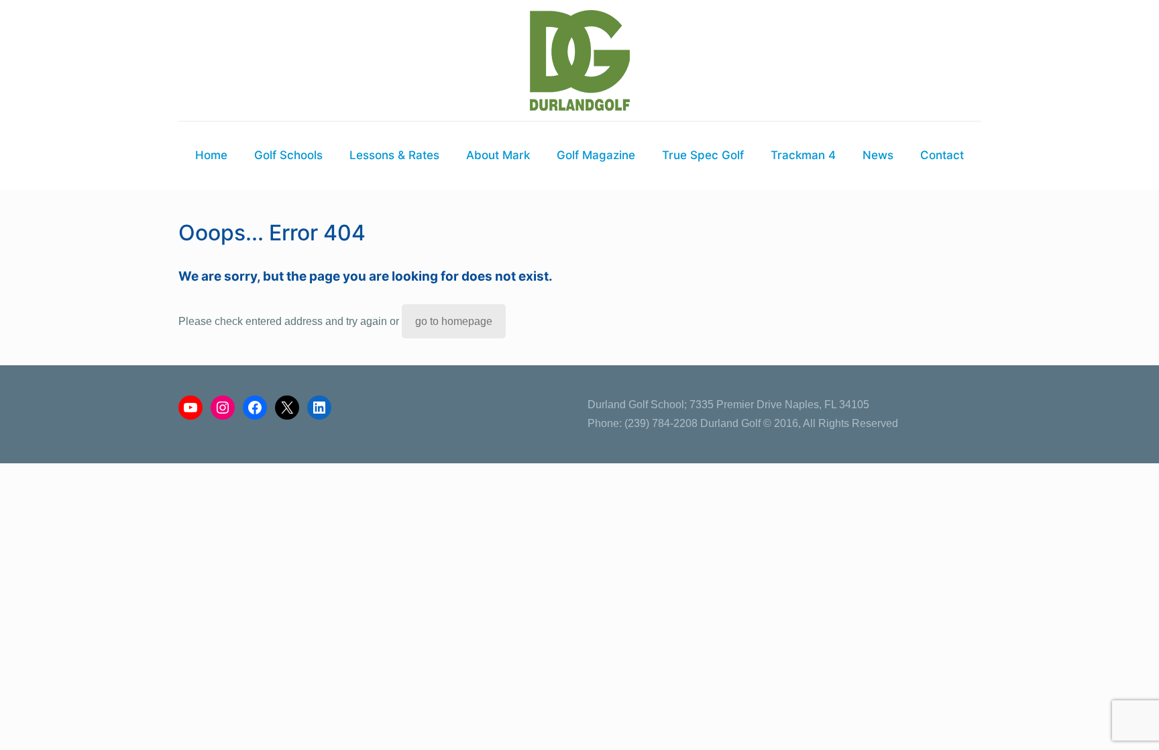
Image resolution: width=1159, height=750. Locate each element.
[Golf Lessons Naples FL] (580, 60)
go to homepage (453, 321)
